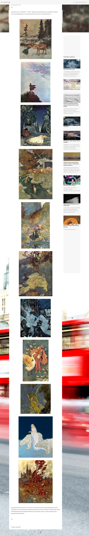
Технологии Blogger (45, 532)
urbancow (48, 534)
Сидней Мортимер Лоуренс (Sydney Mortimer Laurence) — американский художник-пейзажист (71, 164)
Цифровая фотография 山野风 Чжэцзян (71, 89)
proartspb (6, 2)
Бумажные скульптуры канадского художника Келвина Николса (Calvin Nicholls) (71, 105)
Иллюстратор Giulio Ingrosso (69, 185)
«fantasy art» (66, 126)
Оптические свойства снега (69, 69)
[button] (12, 7)
